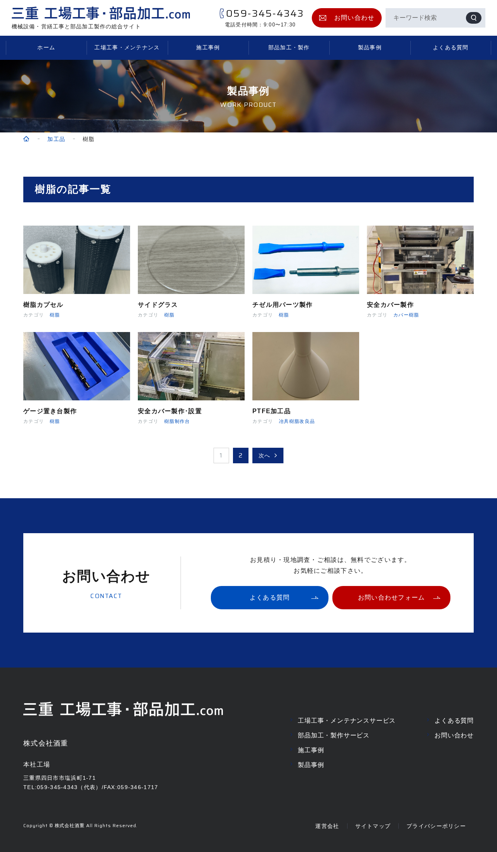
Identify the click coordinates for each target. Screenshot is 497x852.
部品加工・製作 (289, 47)
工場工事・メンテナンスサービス (347, 720)
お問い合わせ (454, 735)
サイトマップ (373, 826)
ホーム (46, 47)
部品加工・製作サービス (334, 735)
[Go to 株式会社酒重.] (26, 139)
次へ (265, 455)
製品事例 (370, 47)
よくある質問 (451, 47)
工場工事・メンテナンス (127, 47)
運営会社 (327, 826)
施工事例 (208, 47)
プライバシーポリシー (436, 826)
